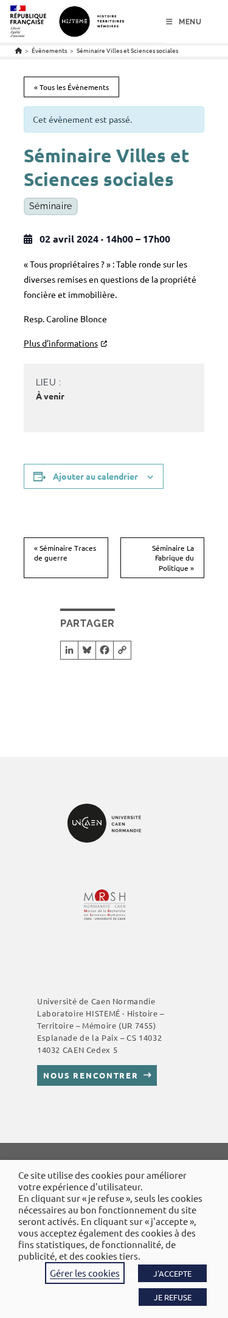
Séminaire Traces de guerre (65, 553)
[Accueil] (18, 50)
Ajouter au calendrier (95, 476)
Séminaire (50, 206)
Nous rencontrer (91, 1075)
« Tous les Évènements (71, 87)
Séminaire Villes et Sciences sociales (127, 50)
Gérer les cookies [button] (85, 1272)
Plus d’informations (61, 342)
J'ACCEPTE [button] (172, 1273)
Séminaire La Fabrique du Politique (173, 558)
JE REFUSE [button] (173, 1297)
